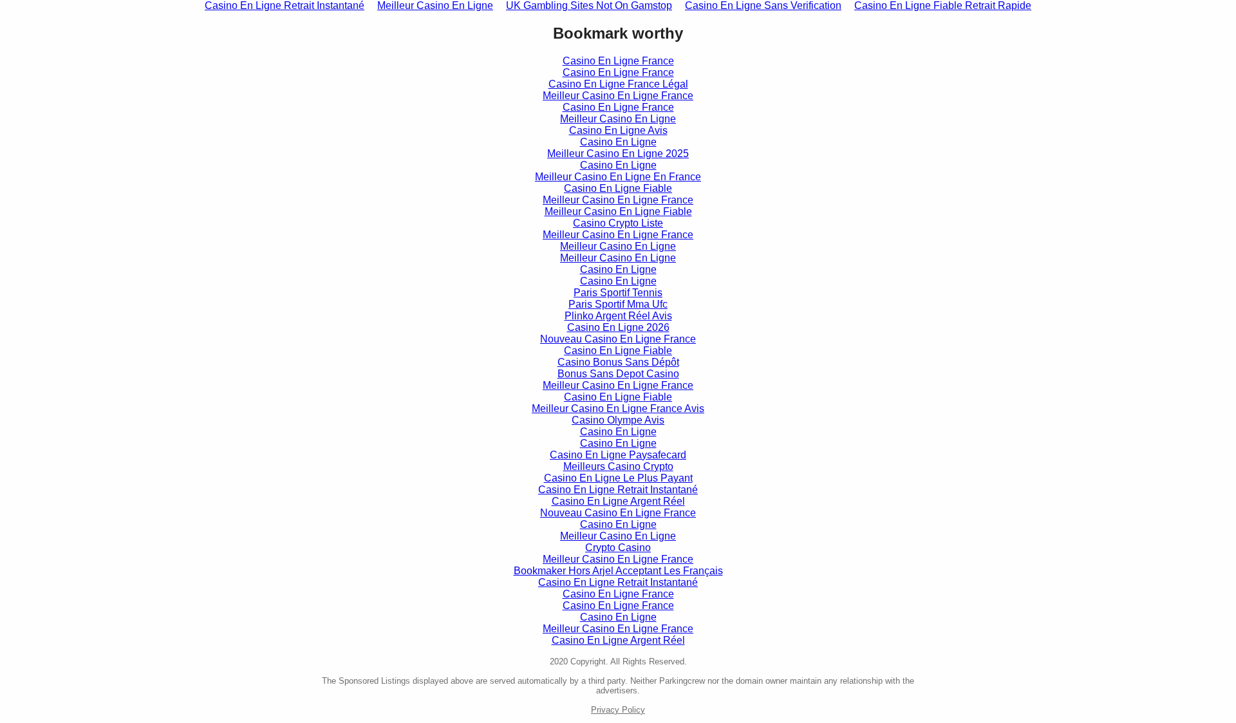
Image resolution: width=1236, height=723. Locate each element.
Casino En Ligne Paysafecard (618, 454)
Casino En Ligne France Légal (618, 84)
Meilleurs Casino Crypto (618, 466)
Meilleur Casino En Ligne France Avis (618, 408)
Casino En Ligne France (618, 60)
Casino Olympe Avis (618, 420)
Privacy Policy (618, 710)
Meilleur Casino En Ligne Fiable (618, 211)
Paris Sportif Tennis (618, 292)
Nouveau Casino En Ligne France (618, 338)
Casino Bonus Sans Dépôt (618, 362)
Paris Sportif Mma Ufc (618, 304)
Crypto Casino (618, 547)
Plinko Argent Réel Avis (618, 315)
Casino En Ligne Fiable (618, 188)
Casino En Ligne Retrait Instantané (618, 489)
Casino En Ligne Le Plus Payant (618, 478)
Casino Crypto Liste (618, 223)
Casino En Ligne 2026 (618, 327)
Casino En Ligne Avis (618, 130)
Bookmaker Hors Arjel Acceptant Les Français (618, 570)
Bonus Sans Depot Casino (618, 373)
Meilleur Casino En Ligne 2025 (618, 153)
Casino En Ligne (618, 141)
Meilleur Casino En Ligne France (618, 95)
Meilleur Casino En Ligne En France (618, 176)
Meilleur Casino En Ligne (618, 118)
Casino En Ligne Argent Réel (618, 501)
